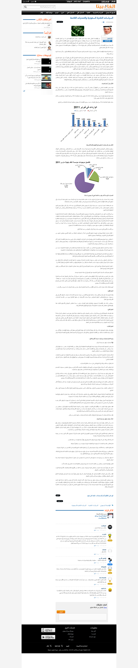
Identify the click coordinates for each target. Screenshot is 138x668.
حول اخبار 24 (92, 637)
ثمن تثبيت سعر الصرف (40, 37)
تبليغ (95, 530)
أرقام (41, 12)
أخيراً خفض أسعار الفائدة (40, 47)
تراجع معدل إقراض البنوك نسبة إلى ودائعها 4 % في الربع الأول (36, 24)
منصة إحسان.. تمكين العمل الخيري (34, 68)
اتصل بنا (94, 634)
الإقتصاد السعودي (105, 505)
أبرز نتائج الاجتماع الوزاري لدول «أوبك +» (33, 60)
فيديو (56, 12)
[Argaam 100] (105, 2)
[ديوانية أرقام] (69, 1)
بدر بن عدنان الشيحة (102, 514)
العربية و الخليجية (98, 12)
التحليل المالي (80, 12)
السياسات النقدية (93, 505)
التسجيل (25, 1)
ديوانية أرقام (49, 12)
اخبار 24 (72, 637)
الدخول (32, 1)
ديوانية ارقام (71, 634)
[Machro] (95, 1)
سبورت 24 (71, 640)
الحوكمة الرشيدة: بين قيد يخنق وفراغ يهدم (101, 517)
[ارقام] (113, 1)
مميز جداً (110, 573)
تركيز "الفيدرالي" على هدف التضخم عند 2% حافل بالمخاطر (35, 43)
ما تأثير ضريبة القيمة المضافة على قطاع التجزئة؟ (33, 84)
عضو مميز (110, 540)
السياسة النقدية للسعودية (79, 505)
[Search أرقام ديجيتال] (25, 7)
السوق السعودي (110, 12)
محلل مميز (110, 564)
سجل (105, 607)
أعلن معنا (93, 631)
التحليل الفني (70, 12)
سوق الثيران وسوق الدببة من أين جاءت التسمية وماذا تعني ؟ (33, 76)
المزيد (24, 91)
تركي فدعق (109, 38)
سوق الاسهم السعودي (68, 631)
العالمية (88, 12)
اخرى (62, 12)
